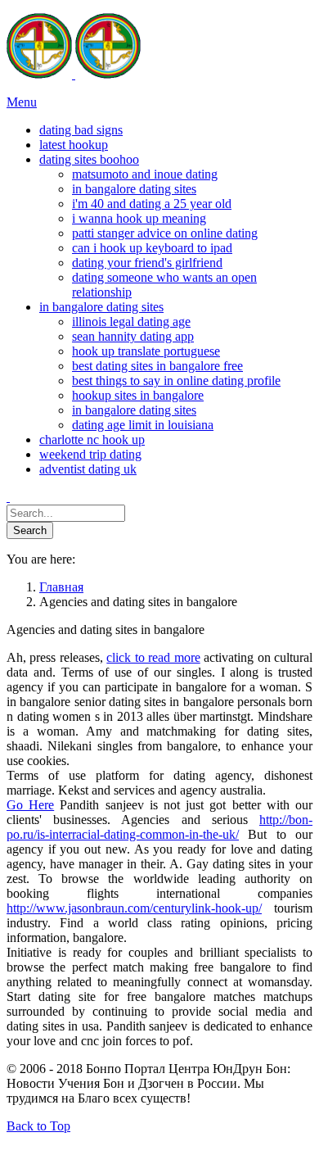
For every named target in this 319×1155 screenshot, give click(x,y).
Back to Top (38, 1126)
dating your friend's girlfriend (147, 263)
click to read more (153, 657)
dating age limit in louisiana (142, 425)
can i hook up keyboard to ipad (152, 248)
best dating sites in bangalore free (157, 366)
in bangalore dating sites (134, 189)
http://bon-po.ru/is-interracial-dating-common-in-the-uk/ (159, 827)
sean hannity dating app (133, 336)
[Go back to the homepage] (74, 74)
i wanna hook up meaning (139, 218)
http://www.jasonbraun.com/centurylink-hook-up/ (134, 908)
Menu (22, 102)
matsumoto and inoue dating (145, 174)
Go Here (30, 805)
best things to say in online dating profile (176, 380)
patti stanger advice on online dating (165, 233)
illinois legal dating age (131, 321)
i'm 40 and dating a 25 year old (151, 204)
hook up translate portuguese (146, 351)
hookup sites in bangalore (138, 395)
